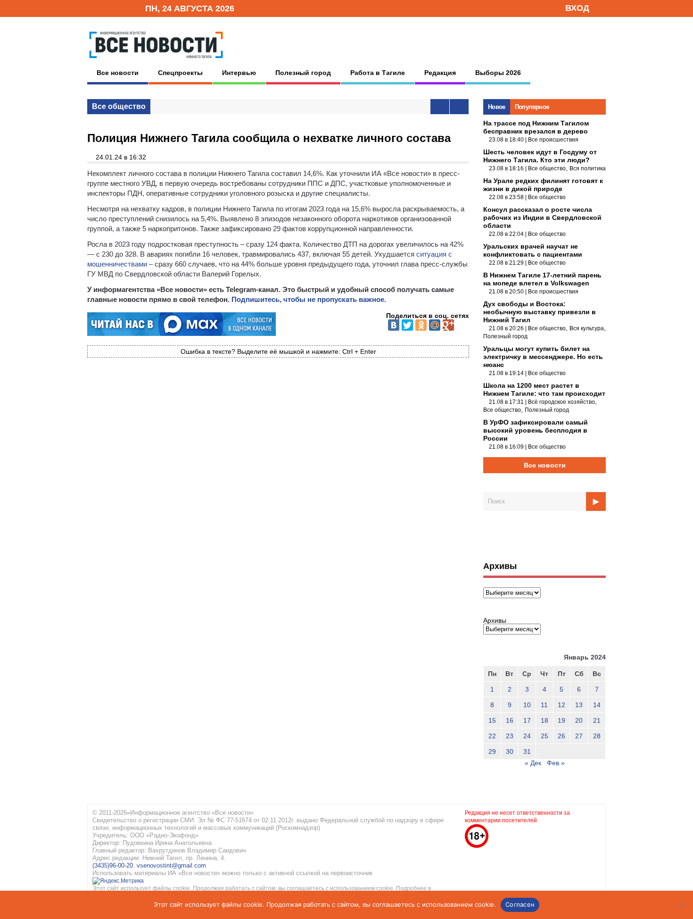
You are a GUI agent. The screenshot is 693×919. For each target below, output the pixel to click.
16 (509, 720)
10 (527, 705)
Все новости (118, 72)
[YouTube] (122, 7)
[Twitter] (407, 325)
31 (527, 751)
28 (597, 736)
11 (544, 705)
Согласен (520, 904)
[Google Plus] (448, 325)
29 (492, 751)
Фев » (556, 763)
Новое (496, 106)
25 (544, 736)
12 (561, 705)
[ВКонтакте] (393, 325)
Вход (577, 8)
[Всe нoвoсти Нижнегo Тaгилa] (156, 61)
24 (527, 736)
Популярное (532, 106)
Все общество (119, 106)
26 (561, 736)
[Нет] (681, 905)
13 (579, 705)
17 (527, 720)
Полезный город (303, 72)
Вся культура (586, 328)
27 (579, 736)
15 (492, 720)
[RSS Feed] (107, 7)
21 (597, 720)
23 (509, 736)
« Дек (533, 763)
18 (544, 720)
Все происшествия (553, 139)
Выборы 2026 (498, 72)
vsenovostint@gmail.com (171, 865)
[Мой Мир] (434, 325)
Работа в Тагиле (377, 72)
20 (579, 720)
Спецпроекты (180, 72)
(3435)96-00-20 (112, 865)
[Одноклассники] (421, 325)
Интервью (239, 72)
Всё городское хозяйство (561, 402)
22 (492, 736)
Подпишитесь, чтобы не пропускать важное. (308, 299)
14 (597, 705)
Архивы (494, 620)
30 (509, 751)
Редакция (440, 72)
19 (561, 720)
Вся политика (587, 168)
